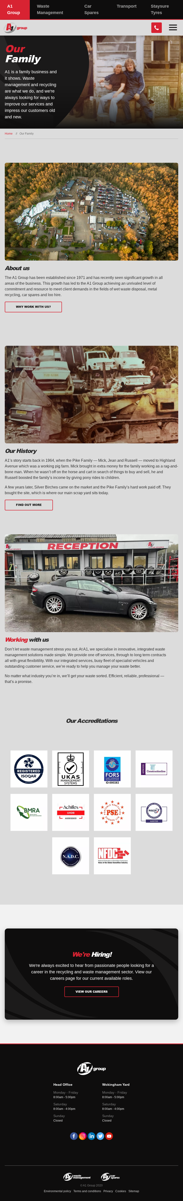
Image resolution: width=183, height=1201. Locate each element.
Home (9, 133)
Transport (127, 6)
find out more (29, 505)
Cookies (120, 1191)
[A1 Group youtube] (109, 1137)
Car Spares (91, 9)
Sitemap (133, 1191)
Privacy (108, 1191)
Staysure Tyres (160, 9)
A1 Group (13, 9)
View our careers (92, 992)
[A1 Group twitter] (100, 1137)
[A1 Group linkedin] (91, 1137)
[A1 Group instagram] (82, 1137)
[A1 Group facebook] (74, 1137)
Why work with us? (33, 307)
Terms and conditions (87, 1191)
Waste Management (50, 9)
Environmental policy (57, 1191)
